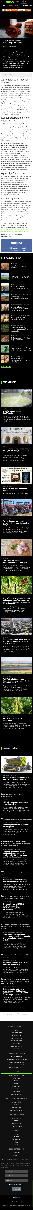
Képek (16, 1134)
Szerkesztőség (16, 1152)
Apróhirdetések (16, 1094)
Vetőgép (16, 1121)
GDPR (16, 1145)
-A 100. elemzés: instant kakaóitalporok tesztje (16, 247)
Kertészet (16, 1043)
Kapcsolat (16, 1155)
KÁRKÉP (16, 1083)
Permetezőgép (16, 1123)
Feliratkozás (16, 1189)
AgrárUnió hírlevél (17, 1184)
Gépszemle (16, 1078)
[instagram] (16, 1201)
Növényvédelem (16, 1041)
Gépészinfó (16, 1091)
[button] (17, 2)
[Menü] (22, 2)
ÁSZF (16, 1142)
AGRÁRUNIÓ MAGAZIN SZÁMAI (16, 1075)
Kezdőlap (6, 75)
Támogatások (16, 1035)
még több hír (6, 366)
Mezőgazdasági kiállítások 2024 (16, 1059)
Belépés (16, 1105)
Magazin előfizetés (16, 1110)
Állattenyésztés (16, 1046)
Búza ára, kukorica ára (16, 1062)
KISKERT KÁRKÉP (16, 1086)
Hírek (6, 47)
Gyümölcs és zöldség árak (16, 1065)
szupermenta (17, 235)
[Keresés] (25, 2)
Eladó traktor (16, 1118)
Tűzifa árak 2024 (16, 1057)
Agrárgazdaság (16, 1032)
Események (16, 1139)
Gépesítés (16, 1049)
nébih (9, 235)
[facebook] (13, 1201)
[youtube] (20, 1201)
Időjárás (16, 1089)
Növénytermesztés (16, 1038)
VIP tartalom (16, 1107)
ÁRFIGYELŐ (16, 1081)
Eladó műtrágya (16, 1126)
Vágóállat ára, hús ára (16, 1067)
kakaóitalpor (6, 237)
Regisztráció (16, 1102)
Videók (16, 1137)
